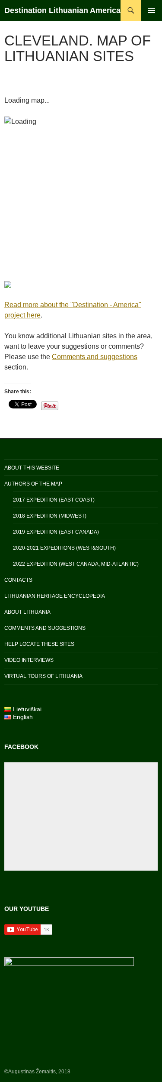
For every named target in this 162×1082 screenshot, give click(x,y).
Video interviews (29, 660)
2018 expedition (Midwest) (49, 516)
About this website (31, 468)
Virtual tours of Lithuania (43, 676)
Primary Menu (151, 10)
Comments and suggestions (94, 356)
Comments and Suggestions (45, 628)
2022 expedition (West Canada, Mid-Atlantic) (76, 564)
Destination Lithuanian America (62, 10)
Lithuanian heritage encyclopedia (54, 596)
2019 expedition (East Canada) (56, 532)
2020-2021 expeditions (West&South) (64, 548)
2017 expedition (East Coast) (54, 500)
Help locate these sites (39, 644)
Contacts (18, 580)
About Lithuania (27, 612)
